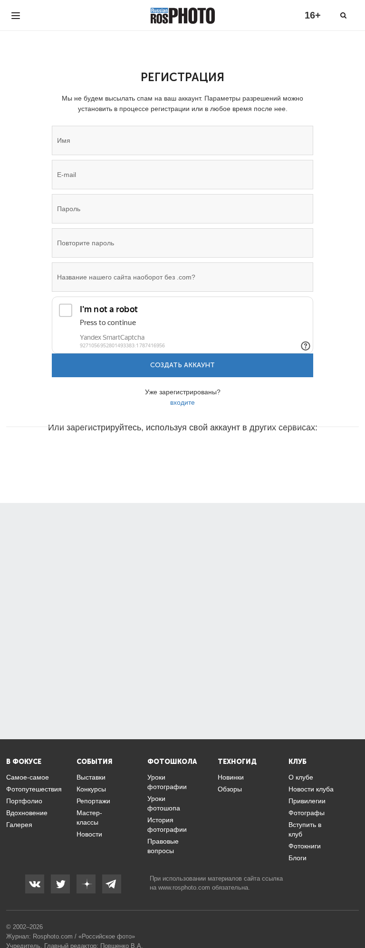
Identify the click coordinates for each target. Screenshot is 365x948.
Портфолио (24, 801)
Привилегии (307, 801)
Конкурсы (91, 789)
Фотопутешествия (34, 789)
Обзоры (230, 789)
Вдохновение (27, 813)
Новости (89, 834)
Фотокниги (304, 846)
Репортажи (93, 801)
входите (182, 402)
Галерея (19, 824)
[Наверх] (352, 916)
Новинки (231, 777)
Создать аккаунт (182, 365)
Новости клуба (311, 789)
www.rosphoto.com (184, 887)
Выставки (91, 777)
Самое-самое (27, 777)
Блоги (297, 858)
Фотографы (306, 813)
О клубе (300, 777)
